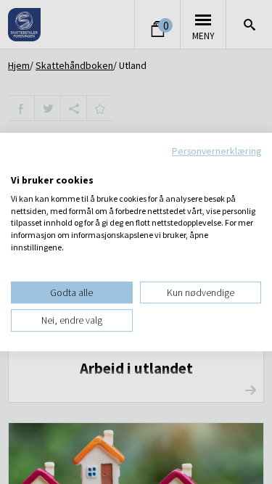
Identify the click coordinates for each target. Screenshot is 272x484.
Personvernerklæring (216, 150)
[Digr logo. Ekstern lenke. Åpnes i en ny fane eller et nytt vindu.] (20, 164)
